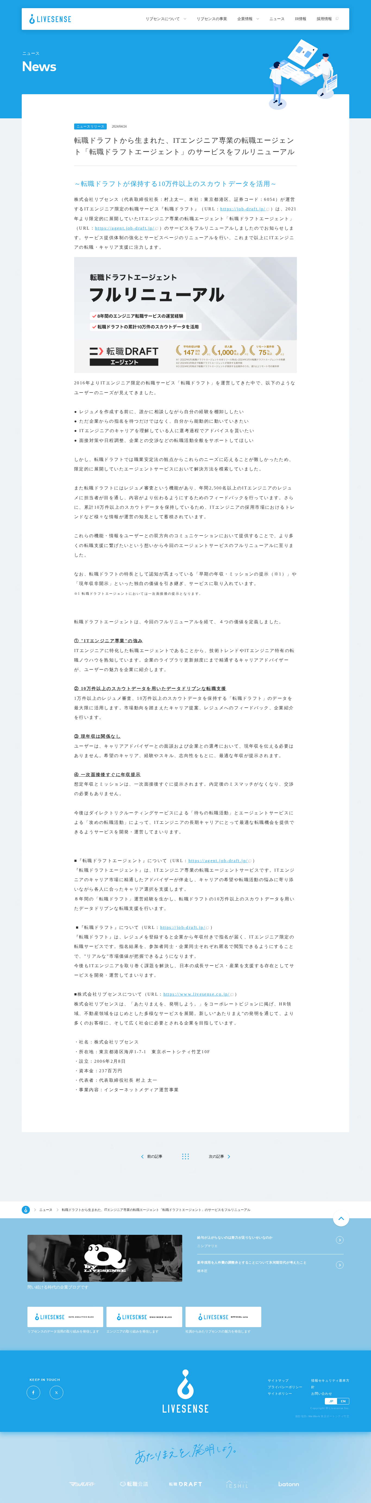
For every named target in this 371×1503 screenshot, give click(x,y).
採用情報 (325, 19)
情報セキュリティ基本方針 (330, 1384)
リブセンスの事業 (212, 19)
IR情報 (300, 19)
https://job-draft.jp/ (242, 209)
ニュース (277, 19)
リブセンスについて (163, 19)
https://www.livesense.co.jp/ (197, 994)
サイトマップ (278, 1380)
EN (343, 1401)
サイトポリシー (280, 1394)
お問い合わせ (321, 1394)
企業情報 (245, 19)
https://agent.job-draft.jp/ (125, 228)
